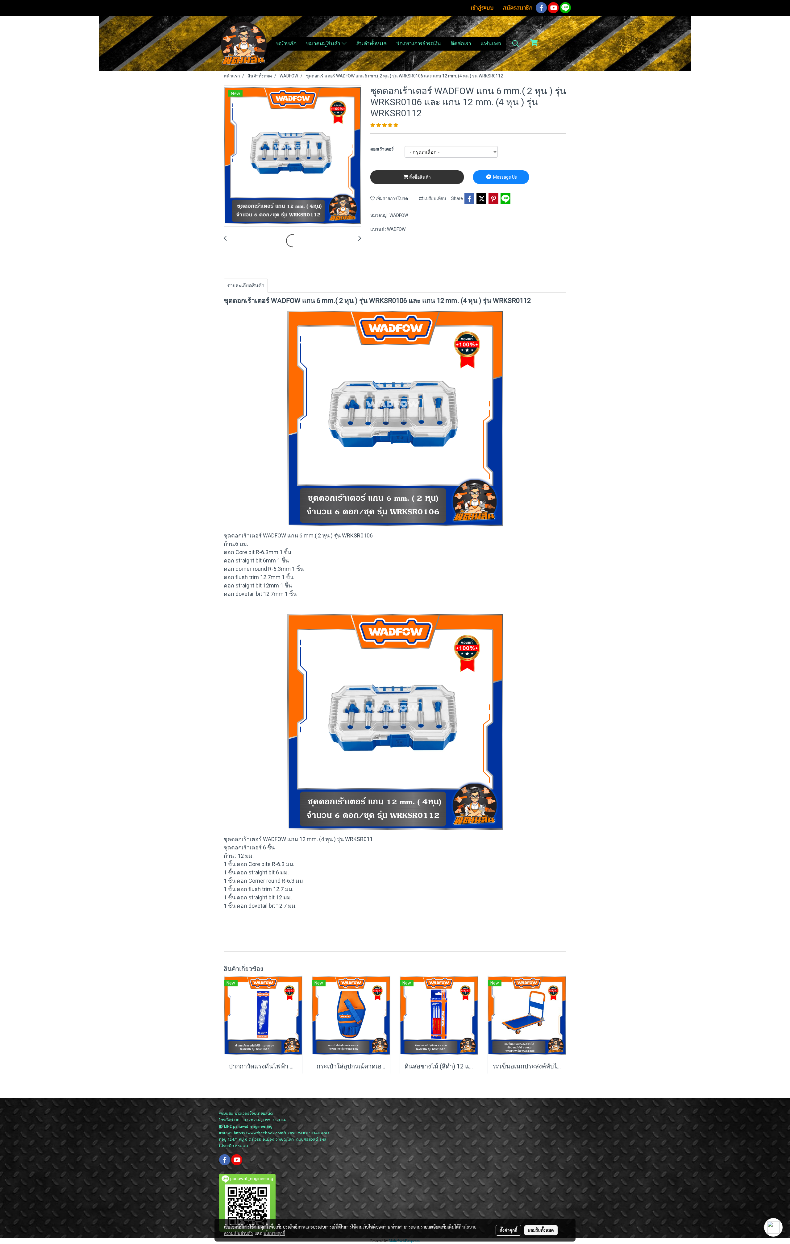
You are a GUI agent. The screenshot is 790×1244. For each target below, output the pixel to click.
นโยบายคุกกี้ (274, 1233)
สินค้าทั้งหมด (371, 43)
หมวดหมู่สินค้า (324, 43)
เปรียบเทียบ (434, 198)
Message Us (504, 177)
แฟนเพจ (490, 43)
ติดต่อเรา (461, 43)
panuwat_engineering (252, 1126)
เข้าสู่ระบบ (482, 7)
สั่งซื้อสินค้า (419, 177)
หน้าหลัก (286, 43)
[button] (515, 43)
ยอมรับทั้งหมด (541, 1230)
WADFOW (398, 215)
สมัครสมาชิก (517, 7)
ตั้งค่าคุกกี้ (508, 1230)
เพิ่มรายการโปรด (391, 198)
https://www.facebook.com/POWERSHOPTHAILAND (281, 1133)
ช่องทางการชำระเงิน (418, 43)
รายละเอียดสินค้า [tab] (245, 285)
